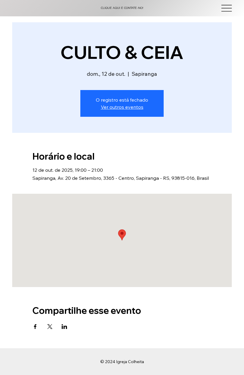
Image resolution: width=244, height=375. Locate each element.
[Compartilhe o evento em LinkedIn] (64, 326)
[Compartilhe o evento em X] (50, 326)
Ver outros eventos (122, 107)
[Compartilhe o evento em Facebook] (35, 326)
